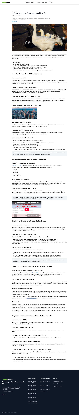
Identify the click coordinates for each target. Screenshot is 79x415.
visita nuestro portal (31, 298)
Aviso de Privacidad (57, 383)
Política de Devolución (58, 386)
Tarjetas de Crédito (30, 2)
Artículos (51, 2)
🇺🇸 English (4, 394)
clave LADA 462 (17, 165)
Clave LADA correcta (37, 272)
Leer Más (14, 21)
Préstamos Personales (42, 2)
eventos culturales (16, 101)
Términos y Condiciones (58, 381)
